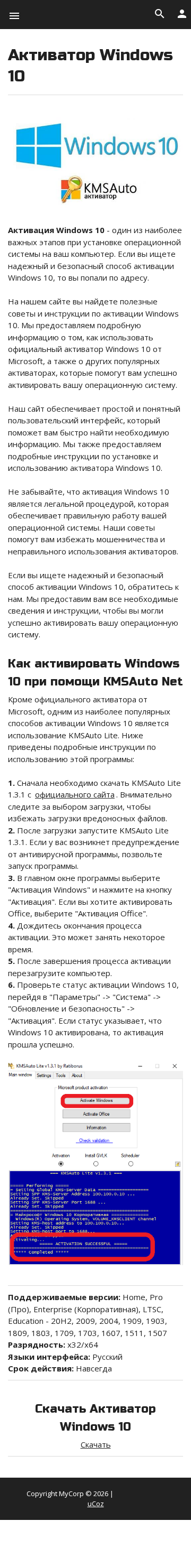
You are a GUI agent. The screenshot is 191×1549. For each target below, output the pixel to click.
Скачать (96, 1444)
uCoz (96, 1503)
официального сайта (75, 794)
